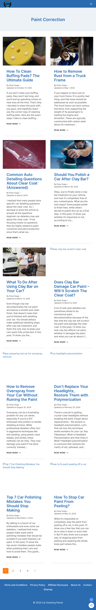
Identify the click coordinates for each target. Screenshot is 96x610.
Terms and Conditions (15, 585)
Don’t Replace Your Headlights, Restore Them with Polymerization (71, 393)
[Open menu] (91, 4)
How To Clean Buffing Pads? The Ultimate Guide (23, 75)
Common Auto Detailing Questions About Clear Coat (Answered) (24, 181)
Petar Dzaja (14, 85)
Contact (87, 585)
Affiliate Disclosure (58, 585)
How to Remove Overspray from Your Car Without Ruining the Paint (22, 393)
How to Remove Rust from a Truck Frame (70, 75)
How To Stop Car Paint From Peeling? (69, 501)
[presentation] (24, 51)
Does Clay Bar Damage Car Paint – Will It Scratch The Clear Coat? (71, 288)
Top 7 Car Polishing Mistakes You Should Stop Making (24, 503)
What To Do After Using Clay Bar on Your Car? (22, 286)
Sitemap (48, 589)
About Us (76, 585)
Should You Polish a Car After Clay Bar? (71, 176)
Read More (14, 124)
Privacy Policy (37, 585)
